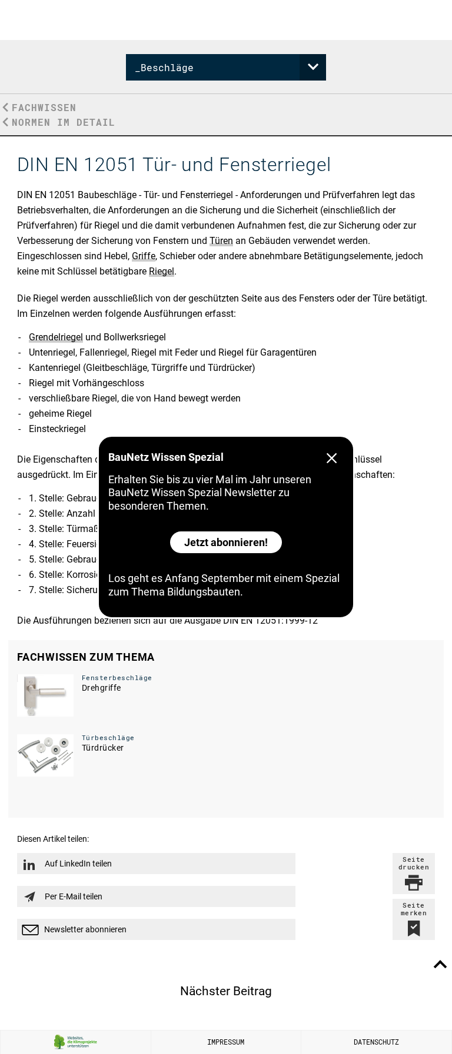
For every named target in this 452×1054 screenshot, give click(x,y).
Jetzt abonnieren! (226, 542)
